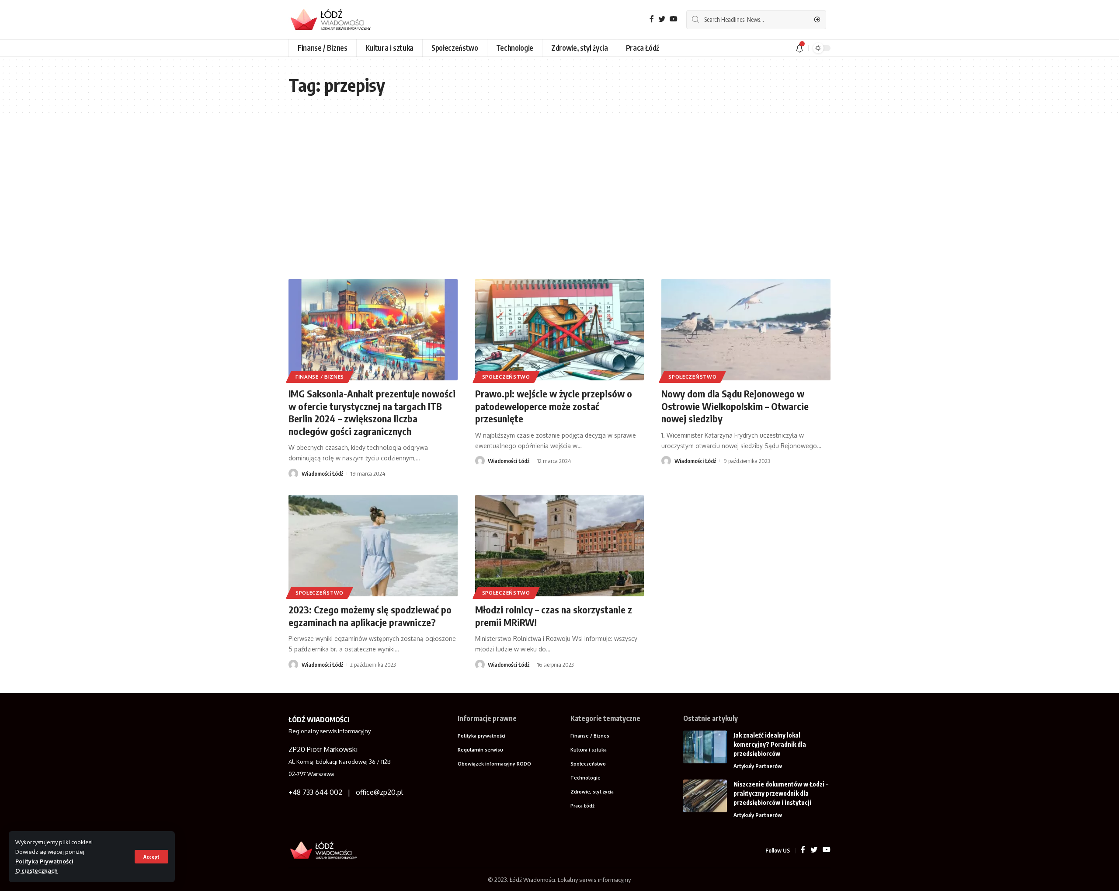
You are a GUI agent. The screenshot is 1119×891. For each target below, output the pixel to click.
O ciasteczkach (36, 870)
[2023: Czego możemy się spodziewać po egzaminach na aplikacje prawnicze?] (373, 545)
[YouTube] (673, 19)
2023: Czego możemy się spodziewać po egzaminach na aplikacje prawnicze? (370, 615)
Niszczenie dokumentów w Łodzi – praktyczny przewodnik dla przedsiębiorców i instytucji (780, 793)
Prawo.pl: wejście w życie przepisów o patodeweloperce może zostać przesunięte (553, 406)
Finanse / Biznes (319, 376)
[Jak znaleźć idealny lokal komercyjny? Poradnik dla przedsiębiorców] (705, 747)
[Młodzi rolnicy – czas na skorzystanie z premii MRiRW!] (559, 545)
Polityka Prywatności (44, 861)
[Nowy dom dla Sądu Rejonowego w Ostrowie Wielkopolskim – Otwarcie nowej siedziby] (746, 329)
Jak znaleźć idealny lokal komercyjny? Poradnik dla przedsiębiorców (769, 744)
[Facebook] (651, 19)
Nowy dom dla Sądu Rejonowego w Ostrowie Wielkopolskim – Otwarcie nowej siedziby (735, 406)
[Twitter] (661, 19)
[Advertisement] (559, 196)
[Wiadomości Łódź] (334, 20)
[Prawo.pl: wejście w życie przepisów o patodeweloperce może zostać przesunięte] (559, 329)
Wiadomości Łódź (322, 473)
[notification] (799, 48)
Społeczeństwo (506, 376)
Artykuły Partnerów (757, 765)
